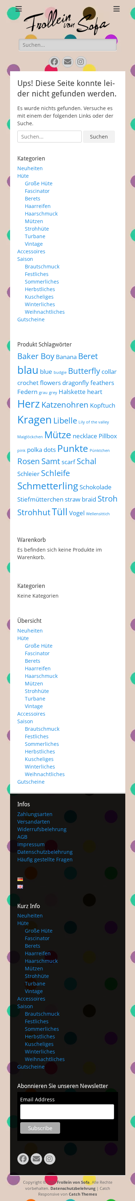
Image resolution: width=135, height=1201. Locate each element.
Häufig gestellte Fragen (45, 859)
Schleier (28, 474)
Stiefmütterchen (40, 499)
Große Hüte (39, 183)
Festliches (37, 274)
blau (28, 370)
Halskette (72, 392)
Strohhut (33, 512)
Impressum (31, 844)
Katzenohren (65, 404)
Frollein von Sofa (73, 1182)
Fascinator (37, 190)
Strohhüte (37, 228)
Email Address (37, 1099)
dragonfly (75, 383)
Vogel (77, 513)
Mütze (57, 434)
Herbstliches (40, 289)
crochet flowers (39, 383)
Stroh (108, 498)
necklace (85, 436)
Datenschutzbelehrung (45, 851)
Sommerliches (42, 281)
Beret (88, 356)
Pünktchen (100, 450)
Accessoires (31, 251)
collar (109, 371)
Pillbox (108, 436)
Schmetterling (47, 485)
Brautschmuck (42, 266)
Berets (32, 198)
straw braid (80, 499)
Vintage (34, 243)
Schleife (55, 473)
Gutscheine (31, 319)
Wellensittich (98, 513)
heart (94, 392)
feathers (102, 383)
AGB (22, 836)
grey (53, 392)
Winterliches (40, 304)
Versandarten (33, 821)
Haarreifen (38, 206)
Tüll (60, 511)
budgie (60, 372)
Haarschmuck (41, 213)
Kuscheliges (39, 296)
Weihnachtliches (45, 311)
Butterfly (84, 371)
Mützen (34, 221)
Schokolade (96, 487)
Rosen (28, 461)
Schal (86, 461)
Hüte (23, 175)
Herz (28, 403)
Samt (50, 461)
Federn (27, 392)
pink (21, 450)
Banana (66, 357)
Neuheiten (30, 168)
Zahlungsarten (35, 814)
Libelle (65, 420)
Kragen (34, 419)
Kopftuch (102, 405)
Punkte (72, 448)
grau (43, 392)
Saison (25, 258)
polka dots (41, 449)
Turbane (35, 236)
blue (46, 371)
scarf (68, 462)
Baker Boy (35, 356)
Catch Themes (83, 1194)
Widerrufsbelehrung (42, 829)
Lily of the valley (93, 422)
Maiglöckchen (30, 436)
